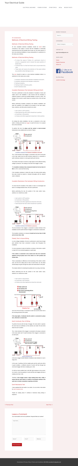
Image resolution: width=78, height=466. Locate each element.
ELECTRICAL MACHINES (29, 7)
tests (15, 74)
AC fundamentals (16, 37)
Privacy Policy (27, 462)
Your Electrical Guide (14, 2)
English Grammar (60, 62)
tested (40, 46)
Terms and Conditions (37, 462)
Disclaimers (20, 462)
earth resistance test (18, 389)
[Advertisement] (39, 18)
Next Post (49, 404)
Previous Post (9, 404)
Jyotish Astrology (60, 80)
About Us (58, 64)
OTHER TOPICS (53, 7)
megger (28, 123)
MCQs (60, 7)
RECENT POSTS (68, 7)
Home (57, 60)
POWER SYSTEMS (42, 7)
